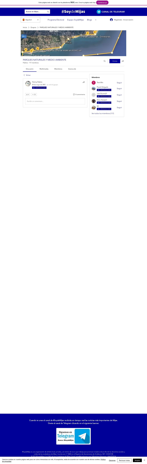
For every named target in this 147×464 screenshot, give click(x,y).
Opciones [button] (112, 460)
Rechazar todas (124, 460)
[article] (55, 92)
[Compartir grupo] (122, 61)
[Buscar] (104, 61)
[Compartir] (83, 82)
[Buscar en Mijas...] (48, 11)
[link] (29, 69)
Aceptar (137, 460)
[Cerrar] (144, 460)
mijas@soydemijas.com (83, 456)
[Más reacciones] (34, 94)
